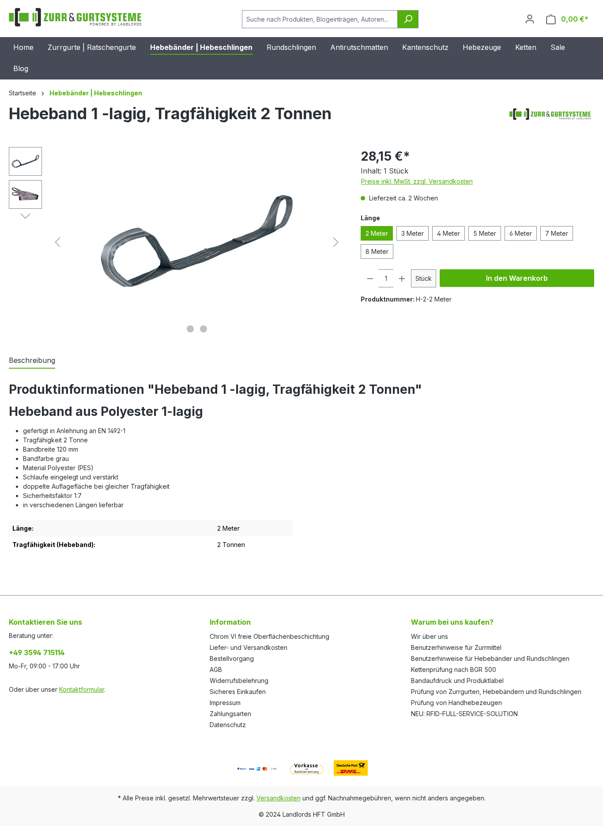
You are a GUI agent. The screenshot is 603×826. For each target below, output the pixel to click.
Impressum (225, 702)
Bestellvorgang (232, 658)
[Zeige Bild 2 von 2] (203, 328)
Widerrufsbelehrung (239, 680)
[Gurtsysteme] (550, 117)
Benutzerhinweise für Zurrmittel (456, 647)
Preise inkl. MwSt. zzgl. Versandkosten (417, 181)
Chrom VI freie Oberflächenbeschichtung (269, 636)
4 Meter (448, 233)
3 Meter (412, 233)
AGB (216, 669)
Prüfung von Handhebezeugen (456, 702)
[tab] (32, 361)
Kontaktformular (81, 689)
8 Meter (377, 251)
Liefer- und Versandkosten (248, 647)
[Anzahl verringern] (370, 278)
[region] (176, 242)
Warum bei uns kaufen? (452, 622)
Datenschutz (228, 724)
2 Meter (377, 233)
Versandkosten (278, 798)
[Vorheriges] (57, 242)
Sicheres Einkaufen (238, 691)
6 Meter (520, 233)
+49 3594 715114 (37, 652)
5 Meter (484, 233)
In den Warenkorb (517, 278)
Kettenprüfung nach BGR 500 (453, 669)
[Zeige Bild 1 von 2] (190, 328)
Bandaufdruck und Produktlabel (457, 680)
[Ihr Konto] (529, 19)
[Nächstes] (336, 242)
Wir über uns (429, 636)
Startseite (22, 93)
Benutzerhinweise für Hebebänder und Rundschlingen (490, 658)
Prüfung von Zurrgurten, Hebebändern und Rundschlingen (496, 691)
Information (230, 622)
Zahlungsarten (230, 713)
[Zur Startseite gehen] (75, 17)
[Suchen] (407, 19)
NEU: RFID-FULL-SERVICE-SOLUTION (464, 713)
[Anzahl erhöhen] (402, 278)
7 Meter (556, 233)
